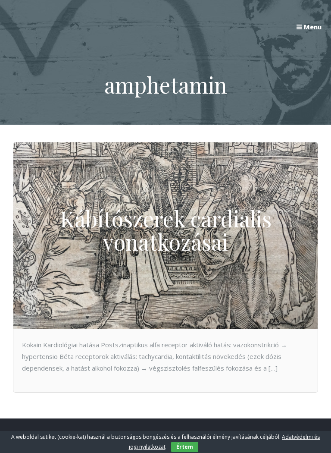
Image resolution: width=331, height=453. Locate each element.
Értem (184, 446)
